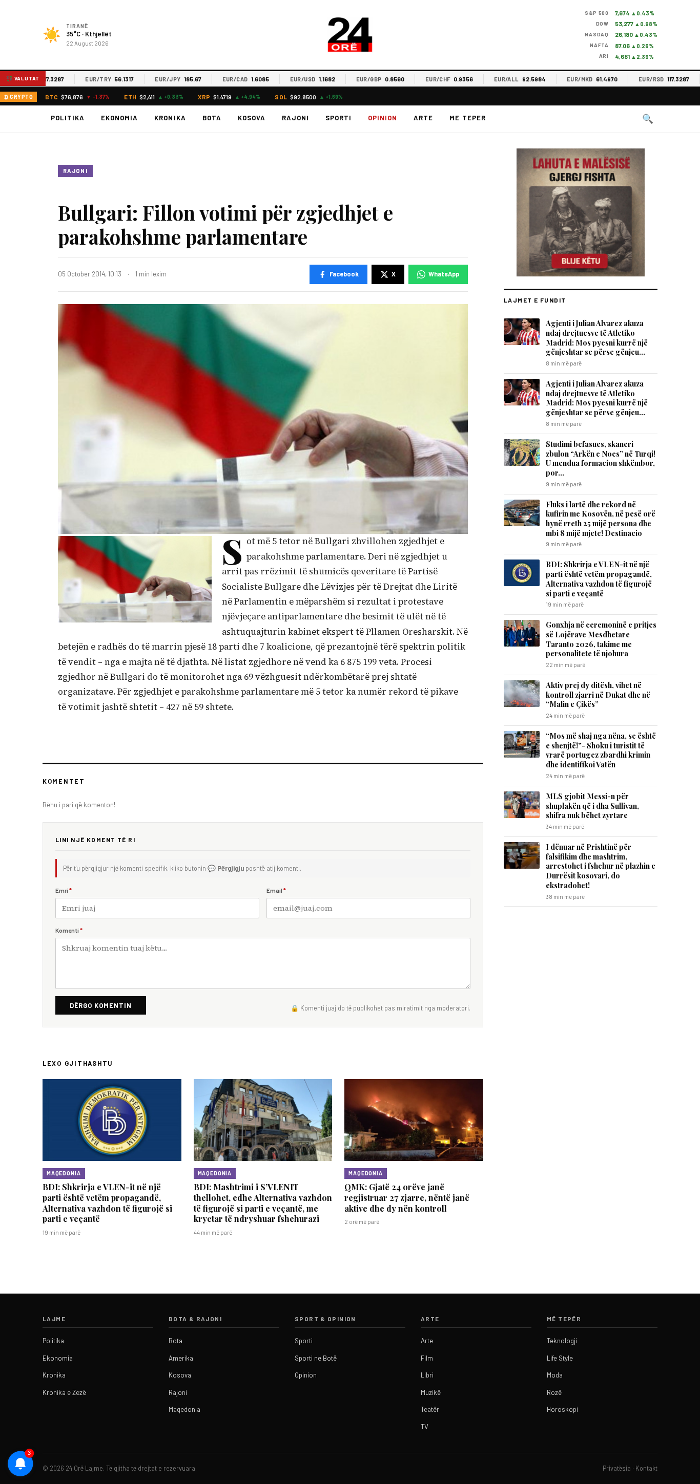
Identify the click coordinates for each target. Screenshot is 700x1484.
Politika (68, 118)
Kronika (170, 118)
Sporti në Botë (316, 1358)
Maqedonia (64, 1173)
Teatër (430, 1409)
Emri (63, 890)
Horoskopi (562, 1409)
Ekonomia (119, 118)
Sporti (338, 118)
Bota (211, 118)
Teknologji (562, 1341)
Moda (555, 1375)
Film (427, 1358)
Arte (423, 118)
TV (424, 1427)
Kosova (251, 118)
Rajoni (295, 118)
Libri (427, 1375)
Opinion (382, 118)
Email (276, 890)
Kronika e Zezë (64, 1392)
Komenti (69, 930)
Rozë (554, 1392)
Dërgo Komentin (101, 1005)
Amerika (181, 1358)
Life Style (560, 1358)
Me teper (467, 118)
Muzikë (431, 1392)
